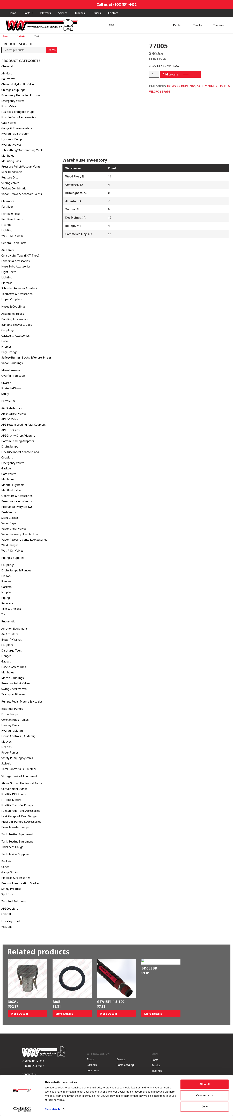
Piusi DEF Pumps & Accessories (21, 822)
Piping (5, 598)
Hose (4, 341)
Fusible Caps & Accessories (18, 117)
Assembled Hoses (12, 314)
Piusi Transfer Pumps (15, 827)
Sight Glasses (10, 518)
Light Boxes (8, 272)
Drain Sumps (9, 446)
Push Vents (8, 512)
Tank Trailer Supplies (15, 854)
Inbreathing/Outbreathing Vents (22, 150)
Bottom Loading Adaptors (17, 441)
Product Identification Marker (20, 883)
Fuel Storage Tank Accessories (20, 811)
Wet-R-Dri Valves (12, 236)
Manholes (7, 155)
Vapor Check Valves (13, 529)
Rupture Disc (9, 177)
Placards (6, 283)
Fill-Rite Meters (11, 800)
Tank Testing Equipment (17, 834)
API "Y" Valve (9, 419)
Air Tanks (7, 250)
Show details (52, 1109)
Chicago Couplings (13, 90)
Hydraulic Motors (12, 730)
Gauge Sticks (9, 872)
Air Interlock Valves (13, 414)
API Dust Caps (10, 430)
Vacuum (6, 927)
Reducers (7, 603)
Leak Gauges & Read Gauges (19, 816)
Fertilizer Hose (10, 214)
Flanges (6, 581)
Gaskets (6, 468)
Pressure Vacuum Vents (16, 501)
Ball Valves (8, 79)
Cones (5, 867)
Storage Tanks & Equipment (19, 776)
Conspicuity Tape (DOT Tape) (20, 255)
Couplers (7, 645)
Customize (202, 1095)
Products (21, 36)
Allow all (204, 1084)
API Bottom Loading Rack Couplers (23, 424)
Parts (27, 13)
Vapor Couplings (12, 363)
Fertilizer (7, 206)
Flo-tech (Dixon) (11, 388)
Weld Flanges (9, 545)
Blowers (45, 13)
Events (120, 1059)
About (90, 1059)
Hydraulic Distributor (15, 134)
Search (51, 50)
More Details (19, 1014)
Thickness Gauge (12, 847)
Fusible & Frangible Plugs (17, 112)
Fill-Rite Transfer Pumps (17, 805)
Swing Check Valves (14, 689)
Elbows (6, 576)
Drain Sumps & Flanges (16, 570)
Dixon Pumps (9, 714)
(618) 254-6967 (34, 1065)
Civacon (6, 383)
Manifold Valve (11, 490)
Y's (3, 614)
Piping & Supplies (12, 558)
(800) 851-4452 (34, 1061)
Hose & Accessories (13, 667)
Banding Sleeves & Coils (16, 325)
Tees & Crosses (11, 609)
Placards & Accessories (15, 878)
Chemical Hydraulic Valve (17, 84)
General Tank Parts (13, 243)
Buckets (6, 861)
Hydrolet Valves (11, 144)
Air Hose (6, 73)
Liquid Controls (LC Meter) (18, 736)
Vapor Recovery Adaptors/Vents (21, 194)
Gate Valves (8, 123)
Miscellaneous (10, 370)
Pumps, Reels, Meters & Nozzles (22, 701)
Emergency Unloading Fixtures (20, 95)
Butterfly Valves (11, 639)
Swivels (6, 763)
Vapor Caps (8, 523)
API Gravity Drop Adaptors (18, 435)
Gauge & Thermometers (16, 128)
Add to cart (170, 74)
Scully (5, 394)
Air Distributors (11, 408)
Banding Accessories (14, 319)
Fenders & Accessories (15, 261)
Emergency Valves (12, 101)
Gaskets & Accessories (15, 335)
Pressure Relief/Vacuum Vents (20, 166)
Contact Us (29, 1074)
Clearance (7, 201)
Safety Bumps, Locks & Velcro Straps (26, 357)
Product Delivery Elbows (17, 507)
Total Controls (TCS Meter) (18, 769)
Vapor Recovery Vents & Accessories (24, 539)
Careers (92, 1065)
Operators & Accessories (17, 496)
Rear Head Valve (11, 172)
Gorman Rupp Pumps (15, 720)
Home (12, 13)
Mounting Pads (11, 161)
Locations (93, 1070)
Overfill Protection (13, 376)
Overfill (6, 914)
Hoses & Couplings (13, 306)
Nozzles (6, 747)
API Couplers (9, 908)
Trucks (96, 13)
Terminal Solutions (13, 901)
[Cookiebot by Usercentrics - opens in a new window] (22, 1109)
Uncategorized (10, 921)
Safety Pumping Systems (17, 758)
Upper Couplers (11, 299)
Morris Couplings (12, 678)
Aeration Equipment (14, 628)
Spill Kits (7, 894)
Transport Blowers (13, 694)
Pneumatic (8, 621)
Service (62, 13)
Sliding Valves (10, 183)
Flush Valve (8, 106)
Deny (204, 1106)
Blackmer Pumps (12, 709)
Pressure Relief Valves (15, 683)
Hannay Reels (10, 725)
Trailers (80, 13)
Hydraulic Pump (11, 139)
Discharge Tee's (11, 650)
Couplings (7, 330)
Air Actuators (9, 634)
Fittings (6, 225)
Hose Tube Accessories (16, 266)
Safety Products (11, 889)
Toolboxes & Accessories (17, 294)
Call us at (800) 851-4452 (116, 4)
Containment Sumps (14, 789)
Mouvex (6, 741)
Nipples (6, 346)
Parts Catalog (125, 1065)
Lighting (6, 230)
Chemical (7, 66)
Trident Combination (14, 188)
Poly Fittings (9, 352)
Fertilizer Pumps (12, 219)
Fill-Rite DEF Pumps (14, 794)
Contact (113, 13)
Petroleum (8, 401)
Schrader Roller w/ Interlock (19, 288)
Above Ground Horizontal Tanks (21, 783)
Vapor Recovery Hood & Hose (19, 534)
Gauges (6, 661)
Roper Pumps (10, 752)
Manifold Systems (12, 485)
